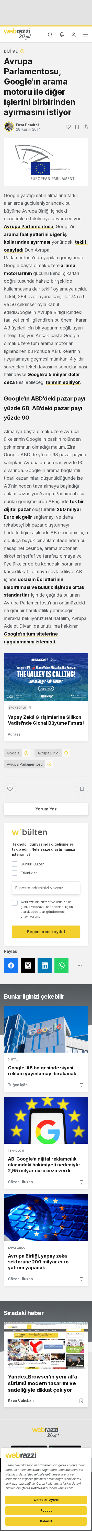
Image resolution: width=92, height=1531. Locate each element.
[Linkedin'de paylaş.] (46, 965)
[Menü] (85, 35)
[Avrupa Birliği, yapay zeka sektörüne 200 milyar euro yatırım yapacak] (46, 1217)
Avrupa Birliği (48, 753)
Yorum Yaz (46, 808)
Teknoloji (16, 1150)
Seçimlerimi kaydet (46, 931)
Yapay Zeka (16, 1247)
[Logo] (17, 33)
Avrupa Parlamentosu (28, 226)
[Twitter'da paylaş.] (29, 965)
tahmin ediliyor (63, 382)
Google (13, 753)
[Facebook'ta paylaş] (12, 965)
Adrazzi (14, 734)
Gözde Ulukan (20, 1182)
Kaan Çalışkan (21, 1400)
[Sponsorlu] (46, 677)
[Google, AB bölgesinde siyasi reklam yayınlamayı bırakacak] (46, 1029)
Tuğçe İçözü (19, 1085)
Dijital (11, 51)
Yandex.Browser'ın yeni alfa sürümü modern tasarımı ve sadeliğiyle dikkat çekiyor (42, 1383)
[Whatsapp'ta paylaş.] (62, 965)
